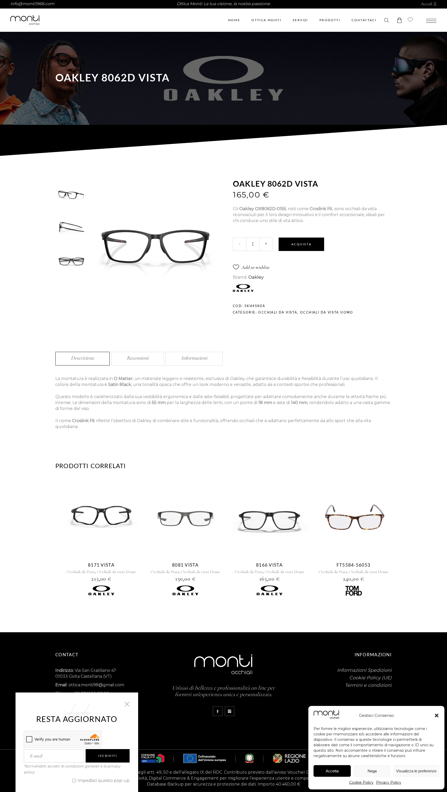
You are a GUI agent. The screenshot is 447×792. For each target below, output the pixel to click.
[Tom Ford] (353, 591)
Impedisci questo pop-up (103, 780)
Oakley (256, 277)
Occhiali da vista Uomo (326, 312)
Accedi (426, 3)
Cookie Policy (361, 782)
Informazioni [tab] (194, 358)
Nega (372, 771)
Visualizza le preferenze (416, 771)
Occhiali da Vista (277, 312)
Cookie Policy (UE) (370, 678)
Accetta (332, 771)
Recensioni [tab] (137, 358)
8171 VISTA (101, 565)
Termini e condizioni (368, 685)
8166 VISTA (269, 565)
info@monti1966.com (32, 3)
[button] (436, 715)
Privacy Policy (388, 782)
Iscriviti (107, 755)
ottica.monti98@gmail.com (96, 684)
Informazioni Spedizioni (364, 670)
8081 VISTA (185, 565)
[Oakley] (101, 591)
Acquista (301, 244)
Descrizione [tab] (82, 358)
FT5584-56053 (353, 565)
